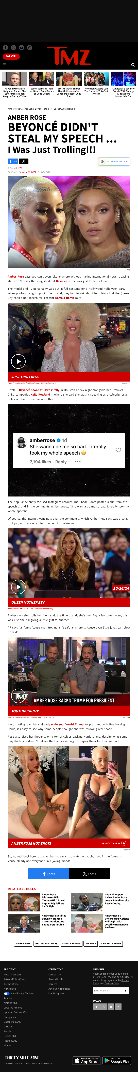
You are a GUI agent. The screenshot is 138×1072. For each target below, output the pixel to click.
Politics (90, 943)
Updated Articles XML (15, 1012)
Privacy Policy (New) (15, 979)
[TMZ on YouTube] (111, 1006)
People (7, 1031)
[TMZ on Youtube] (21, 47)
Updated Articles (13, 1007)
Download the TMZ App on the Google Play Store (116, 1060)
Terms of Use (11, 984)
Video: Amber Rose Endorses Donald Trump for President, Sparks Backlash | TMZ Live (32, 717)
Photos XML (10, 1040)
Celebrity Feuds (111, 943)
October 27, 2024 (27, 172)
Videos (7, 1045)
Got (11, 56)
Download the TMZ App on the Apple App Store (86, 1060)
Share (51, 873)
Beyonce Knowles (46, 943)
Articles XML (11, 1003)
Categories (10, 1017)
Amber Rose (23, 943)
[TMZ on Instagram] (29, 47)
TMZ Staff (16, 167)
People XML (10, 1036)
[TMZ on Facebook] (5, 47)
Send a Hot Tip (56, 979)
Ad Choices (10, 988)
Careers (52, 984)
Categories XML (12, 1022)
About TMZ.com (13, 974)
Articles (8, 998)
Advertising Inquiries (59, 988)
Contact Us (54, 974)
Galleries (8, 1026)
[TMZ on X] (13, 47)
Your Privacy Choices (22, 993)
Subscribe (125, 990)
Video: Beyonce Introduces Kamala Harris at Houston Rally (30, 608)
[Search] (133, 65)
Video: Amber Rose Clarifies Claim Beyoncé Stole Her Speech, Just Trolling (32, 383)
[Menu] (4, 65)
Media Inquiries (56, 993)
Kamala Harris (71, 943)
